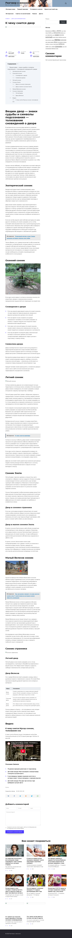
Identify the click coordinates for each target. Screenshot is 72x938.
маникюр (64, 37)
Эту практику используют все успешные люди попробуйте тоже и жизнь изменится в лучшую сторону (13, 861)
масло (49, 40)
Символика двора (20, 77)
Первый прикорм (22, 9)
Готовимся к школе (36, 9)
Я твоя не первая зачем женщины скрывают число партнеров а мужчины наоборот (35, 861)
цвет (57, 48)
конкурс (61, 35)
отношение (60, 42)
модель (52, 40)
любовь (60, 37)
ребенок (61, 44)
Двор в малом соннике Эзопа (24, 86)
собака (53, 46)
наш (46, 42)
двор (7, 787)
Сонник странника (18, 91)
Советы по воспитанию (23, 13)
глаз (62, 30)
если (52, 32)
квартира (49, 34)
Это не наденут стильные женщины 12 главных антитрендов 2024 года (35, 890)
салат (47, 46)
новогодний (50, 42)
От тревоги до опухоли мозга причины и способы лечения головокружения (13, 918)
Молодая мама (10, 9)
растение (56, 44)
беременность (48, 30)
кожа (57, 35)
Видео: (14, 98)
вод (56, 30)
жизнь (62, 32)
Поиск (47, 19)
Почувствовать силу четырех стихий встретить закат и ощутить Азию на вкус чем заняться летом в (14, 891)
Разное (34, 13)
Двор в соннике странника (23, 84)
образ (55, 42)
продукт (51, 44)
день (65, 30)
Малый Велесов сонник (19, 89)
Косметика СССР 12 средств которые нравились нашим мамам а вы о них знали (57, 890)
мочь (57, 39)
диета (46, 32)
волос (59, 31)
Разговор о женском (17, 2)
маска (46, 40)
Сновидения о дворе (21, 75)
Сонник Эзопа (16, 82)
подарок (47, 44)
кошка (54, 37)
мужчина (63, 40)
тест (66, 46)
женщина (57, 33)
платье (64, 42)
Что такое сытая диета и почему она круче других (35, 917)
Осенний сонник (17, 73)
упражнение (48, 48)
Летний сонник (17, 80)
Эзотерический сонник (19, 71)
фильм (54, 48)
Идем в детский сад (51, 9)
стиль (63, 46)
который (48, 37)
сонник (58, 46)
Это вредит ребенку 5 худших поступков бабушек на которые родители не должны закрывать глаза (57, 861)
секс (50, 46)
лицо (57, 37)
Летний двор (19, 93)
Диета (41, 13)
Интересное (10, 13)
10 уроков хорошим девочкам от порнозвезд (22, 769)
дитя (49, 32)
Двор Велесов (19, 95)
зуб (64, 32)
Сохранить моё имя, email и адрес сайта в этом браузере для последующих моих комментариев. (21, 828)
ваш (53, 31)
